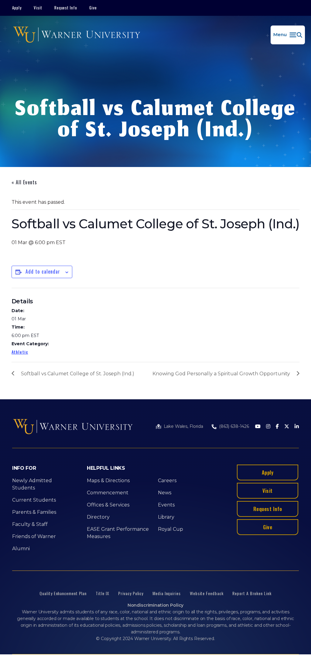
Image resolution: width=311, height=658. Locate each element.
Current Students (34, 500)
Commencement (107, 493)
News (164, 493)
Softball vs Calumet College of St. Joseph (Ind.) (77, 374)
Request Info (65, 8)
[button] (288, 35)
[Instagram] (268, 427)
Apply (17, 8)
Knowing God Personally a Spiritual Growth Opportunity (221, 374)
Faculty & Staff (30, 524)
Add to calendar (43, 271)
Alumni (21, 548)
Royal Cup (170, 529)
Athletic (20, 352)
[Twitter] (286, 427)
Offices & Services (108, 505)
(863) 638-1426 (234, 426)
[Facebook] (277, 427)
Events (166, 505)
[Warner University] (76, 35)
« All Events (24, 182)
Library (166, 517)
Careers (167, 480)
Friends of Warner (34, 536)
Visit (38, 8)
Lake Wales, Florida (183, 426)
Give (93, 8)
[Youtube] (258, 427)
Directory (98, 517)
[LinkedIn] (297, 427)
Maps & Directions (108, 480)
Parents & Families (34, 512)
